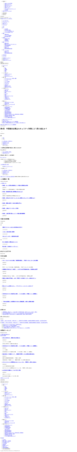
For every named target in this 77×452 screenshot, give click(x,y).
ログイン (4, 14)
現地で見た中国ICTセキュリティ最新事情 (10, 121)
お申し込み (2, 63)
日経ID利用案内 (5, 447)
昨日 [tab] (3, 335)
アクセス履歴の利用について (10, 117)
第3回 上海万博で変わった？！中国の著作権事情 (14, 213)
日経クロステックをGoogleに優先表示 (7, 176)
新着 (3, 26)
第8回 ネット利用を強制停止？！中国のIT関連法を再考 (15, 185)
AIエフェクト (7, 75)
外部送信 (4, 444)
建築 (3, 42)
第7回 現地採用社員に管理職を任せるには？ (13, 191)
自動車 (4, 37)
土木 (3, 49)
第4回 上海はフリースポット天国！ (11, 208)
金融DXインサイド (8, 392)
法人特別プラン (7, 99)
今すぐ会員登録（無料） (7, 151)
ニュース (6, 80)
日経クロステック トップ (7, 119)
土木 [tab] (9, 334)
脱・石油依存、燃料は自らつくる (10, 242)
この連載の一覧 (3, 183)
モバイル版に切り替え (6, 448)
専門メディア (5, 23)
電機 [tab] (2, 334)
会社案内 (4, 439)
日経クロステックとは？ (7, 11)
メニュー (2, 16)
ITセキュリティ (5, 120)
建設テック (7, 47)
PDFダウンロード (8, 91)
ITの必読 (6, 28)
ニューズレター (5, 20)
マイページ (7, 89)
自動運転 (6, 39)
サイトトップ (5, 65)
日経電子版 (7, 103)
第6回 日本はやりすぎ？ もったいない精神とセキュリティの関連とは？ (19, 198)
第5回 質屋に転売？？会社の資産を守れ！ (12, 203)
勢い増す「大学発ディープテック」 (10, 246)
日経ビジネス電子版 (8, 3)
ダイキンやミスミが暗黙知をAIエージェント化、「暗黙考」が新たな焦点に (19, 362)
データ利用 (5, 443)
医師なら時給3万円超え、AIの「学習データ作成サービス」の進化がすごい (19, 278)
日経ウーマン (7, 7)
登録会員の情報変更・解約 (10, 115)
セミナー (6, 93)
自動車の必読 (7, 38)
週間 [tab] (5, 335)
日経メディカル (7, 6)
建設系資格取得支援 (8, 48)
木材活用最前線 (7, 45)
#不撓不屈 (4, 54)
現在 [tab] (1, 335)
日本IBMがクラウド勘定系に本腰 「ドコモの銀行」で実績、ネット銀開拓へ (20, 293)
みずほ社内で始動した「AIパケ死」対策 (12, 370)
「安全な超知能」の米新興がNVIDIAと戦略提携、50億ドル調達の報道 (18, 301)
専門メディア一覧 (8, 87)
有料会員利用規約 (8, 113)
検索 (5, 94)
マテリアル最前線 (8, 35)
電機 (3, 33)
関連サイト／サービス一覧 (10, 104)
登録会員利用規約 (8, 430)
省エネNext (7, 46)
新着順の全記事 (7, 404)
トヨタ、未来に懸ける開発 (8, 231)
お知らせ (6, 403)
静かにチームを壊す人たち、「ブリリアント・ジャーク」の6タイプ (18, 286)
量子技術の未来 (7, 36)
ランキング (5, 22)
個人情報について (6, 442)
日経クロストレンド (8, 5)
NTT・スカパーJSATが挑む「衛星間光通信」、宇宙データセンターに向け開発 (20, 260)
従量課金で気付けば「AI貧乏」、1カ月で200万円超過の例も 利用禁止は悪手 (20, 269)
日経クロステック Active (9, 102)
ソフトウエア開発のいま (9, 31)
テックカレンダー (8, 79)
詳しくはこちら (3, 157)
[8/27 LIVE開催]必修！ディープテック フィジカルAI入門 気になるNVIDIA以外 (18, 313)
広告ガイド (5, 446)
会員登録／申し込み (8, 116)
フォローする (3, 125)
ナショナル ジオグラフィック (10, 8)
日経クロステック (8, 4)
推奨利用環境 (7, 107)
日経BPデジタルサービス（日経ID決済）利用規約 (14, 114)
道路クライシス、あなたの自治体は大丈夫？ (12, 227)
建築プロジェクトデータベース (10, 44)
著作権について (5, 445)
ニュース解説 (7, 81)
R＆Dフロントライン (9, 76)
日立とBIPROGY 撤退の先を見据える (11, 337)
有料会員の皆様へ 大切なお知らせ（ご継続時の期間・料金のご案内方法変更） (17, 314)
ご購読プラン (7, 98)
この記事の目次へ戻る (4, 164)
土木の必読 (7, 50)
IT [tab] (0, 334)
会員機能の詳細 (7, 108)
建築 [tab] (7, 334)
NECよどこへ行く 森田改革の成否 (11, 236)
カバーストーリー (6, 21)
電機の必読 (7, 34)
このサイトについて (8, 106)
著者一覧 (6, 90)
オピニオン (7, 82)
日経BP (4, 1)
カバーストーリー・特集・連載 (10, 78)
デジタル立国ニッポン (9, 32)
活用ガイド (7, 415)
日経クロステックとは (9, 95)
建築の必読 (7, 43)
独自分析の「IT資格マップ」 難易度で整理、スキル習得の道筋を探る (18, 354)
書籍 (5, 92)
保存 (3, 139)
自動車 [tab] (4, 334)
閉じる (2, 62)
